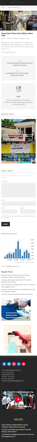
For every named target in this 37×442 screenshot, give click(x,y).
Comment (4, 181)
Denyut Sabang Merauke (13, 38)
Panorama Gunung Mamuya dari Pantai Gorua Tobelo (17, 294)
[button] (18, 339)
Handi (3, 38)
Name (3, 200)
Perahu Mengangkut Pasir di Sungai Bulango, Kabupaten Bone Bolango (17, 73)
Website (22, 208)
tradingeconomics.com (12, 266)
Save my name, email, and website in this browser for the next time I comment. (18, 217)
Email (3, 208)
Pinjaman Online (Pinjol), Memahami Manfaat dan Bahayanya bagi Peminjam (20, 63)
